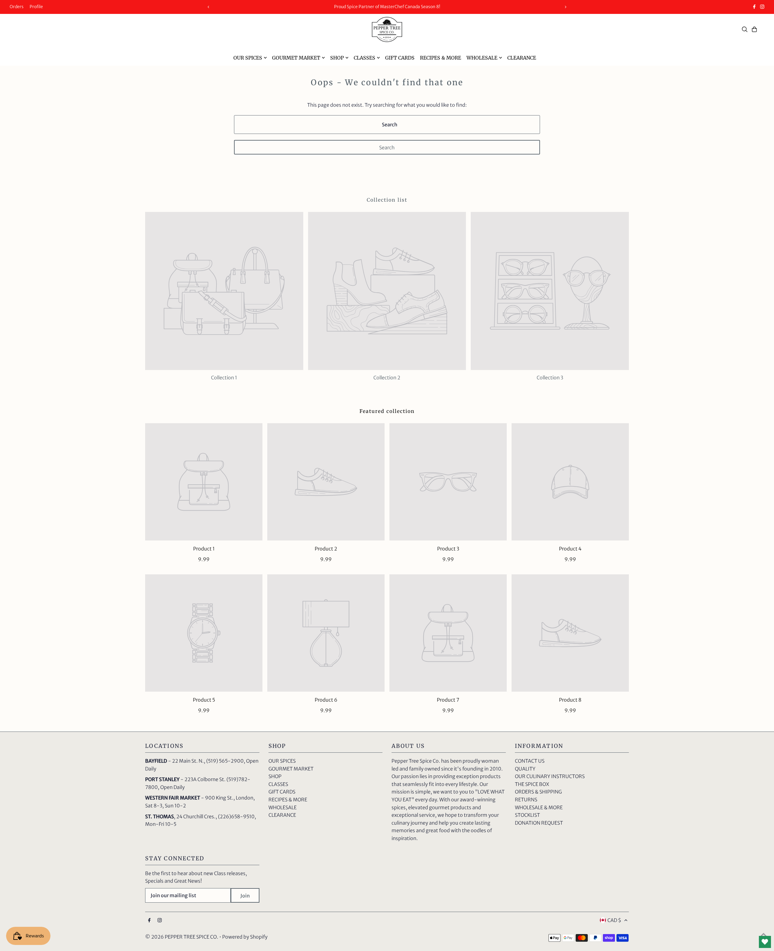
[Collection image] (224, 291)
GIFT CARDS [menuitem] (400, 58)
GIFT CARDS (281, 792)
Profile (36, 6)
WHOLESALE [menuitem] (482, 58)
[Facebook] (754, 7)
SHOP (274, 776)
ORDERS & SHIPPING (538, 792)
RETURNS (526, 800)
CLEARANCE (282, 815)
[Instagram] (762, 7)
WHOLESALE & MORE (539, 807)
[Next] (565, 7)
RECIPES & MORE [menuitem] (440, 58)
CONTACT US (530, 761)
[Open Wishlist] (765, 942)
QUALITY (525, 769)
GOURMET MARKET (291, 769)
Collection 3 (550, 378)
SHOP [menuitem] (337, 58)
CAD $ (614, 920)
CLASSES (278, 784)
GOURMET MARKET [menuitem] (296, 58)
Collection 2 (386, 378)
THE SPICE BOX (532, 784)
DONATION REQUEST (539, 823)
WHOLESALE (282, 807)
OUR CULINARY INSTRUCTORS (550, 776)
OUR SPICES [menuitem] (247, 58)
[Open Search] (744, 29)
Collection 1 (224, 378)
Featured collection (387, 411)
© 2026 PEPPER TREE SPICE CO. (181, 937)
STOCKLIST (527, 815)
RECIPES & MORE (287, 800)
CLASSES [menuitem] (364, 58)
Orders (17, 6)
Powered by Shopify (245, 937)
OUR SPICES (282, 761)
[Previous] (209, 7)
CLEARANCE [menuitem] (521, 58)
